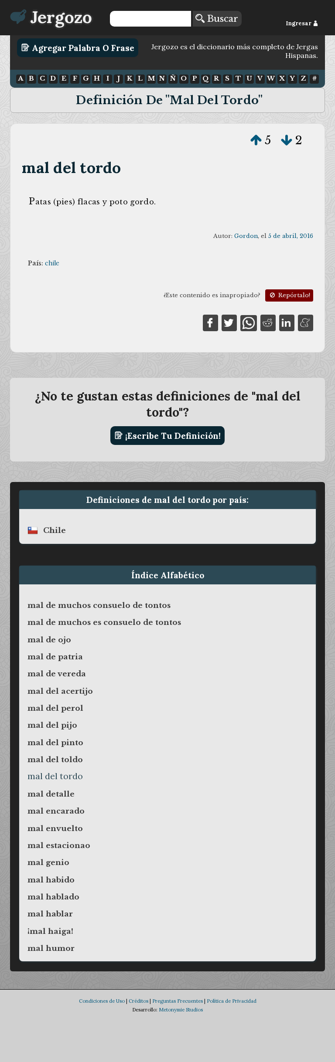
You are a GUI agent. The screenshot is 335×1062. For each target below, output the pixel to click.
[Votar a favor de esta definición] (256, 140)
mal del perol (55, 708)
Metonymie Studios (181, 1010)
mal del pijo (52, 725)
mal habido (51, 880)
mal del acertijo (60, 691)
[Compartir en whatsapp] (248, 322)
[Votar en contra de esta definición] (286, 140)
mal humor (51, 948)
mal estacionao (58, 845)
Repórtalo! (293, 295)
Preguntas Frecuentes (177, 1001)
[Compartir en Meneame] (305, 322)
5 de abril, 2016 (290, 236)
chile (52, 263)
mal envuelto (55, 828)
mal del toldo (55, 759)
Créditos (138, 1001)
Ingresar (299, 23)
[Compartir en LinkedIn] (286, 322)
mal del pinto (55, 742)
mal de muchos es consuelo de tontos (104, 622)
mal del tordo (71, 167)
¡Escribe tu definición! (172, 435)
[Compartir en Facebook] (210, 322)
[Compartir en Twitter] (229, 322)
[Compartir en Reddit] (268, 322)
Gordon (246, 236)
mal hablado (53, 897)
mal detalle (51, 794)
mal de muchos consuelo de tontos (99, 605)
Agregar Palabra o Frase (82, 47)
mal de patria (55, 657)
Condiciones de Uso (102, 1001)
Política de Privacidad (231, 1001)
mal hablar (50, 914)
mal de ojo (49, 640)
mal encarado (56, 811)
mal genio (48, 862)
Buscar (221, 18)
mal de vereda (56, 674)
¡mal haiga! (50, 931)
